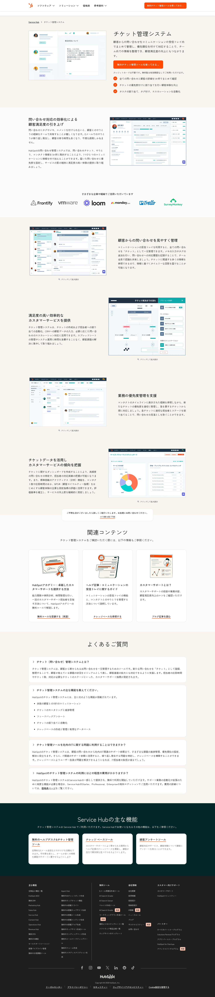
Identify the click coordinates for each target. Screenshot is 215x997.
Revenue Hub (34, 929)
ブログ (131, 919)
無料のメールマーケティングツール (74, 941)
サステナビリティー (139, 924)
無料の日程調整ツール (37, 953)
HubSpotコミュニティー (166, 895)
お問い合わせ (133, 929)
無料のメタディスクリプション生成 (74, 954)
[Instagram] (90, 968)
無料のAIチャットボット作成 (72, 895)
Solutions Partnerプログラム (168, 934)
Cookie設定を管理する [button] (159, 987)
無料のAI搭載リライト (70, 905)
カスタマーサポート (165, 891)
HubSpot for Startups (165, 944)
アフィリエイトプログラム (170, 948)
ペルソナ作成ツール (107, 905)
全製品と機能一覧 (36, 891)
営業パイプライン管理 (37, 948)
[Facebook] (82, 968)
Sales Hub (32, 910)
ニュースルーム (134, 915)
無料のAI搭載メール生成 (70, 915)
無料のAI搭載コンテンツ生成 (72, 919)
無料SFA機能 (34, 939)
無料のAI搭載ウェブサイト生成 (73, 910)
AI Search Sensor (106, 900)
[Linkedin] (116, 968)
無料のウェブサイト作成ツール (73, 929)
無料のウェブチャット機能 (71, 900)
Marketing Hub (34, 905)
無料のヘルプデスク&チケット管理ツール (52, 842)
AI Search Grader (106, 895)
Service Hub (34, 22)
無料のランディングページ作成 (73, 934)
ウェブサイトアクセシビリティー (128, 987)
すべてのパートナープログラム (169, 929)
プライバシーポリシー (77, 987)
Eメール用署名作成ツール (109, 891)
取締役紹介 (132, 905)
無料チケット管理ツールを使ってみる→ (166, 5)
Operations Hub (35, 924)
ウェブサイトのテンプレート (110, 933)
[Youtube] (99, 968)
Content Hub (33, 919)
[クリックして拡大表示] (148, 141)
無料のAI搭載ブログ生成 (70, 924)
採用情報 (131, 895)
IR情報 (133, 910)
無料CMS (32, 934)
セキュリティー (100, 987)
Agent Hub (65, 891)
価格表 (86, 5)
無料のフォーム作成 (69, 948)
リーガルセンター (54, 987)
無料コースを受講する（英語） (53, 616)
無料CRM (32, 900)
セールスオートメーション (39, 943)
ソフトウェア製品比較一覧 (109, 928)
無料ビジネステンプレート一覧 (111, 924)
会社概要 (131, 891)
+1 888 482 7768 (107, 516)
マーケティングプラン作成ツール (112, 917)
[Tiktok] (133, 968)
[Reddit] (124, 968)
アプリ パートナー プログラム (169, 939)
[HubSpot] (31, 5)
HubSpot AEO (34, 895)
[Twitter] (107, 968)
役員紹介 (131, 900)
